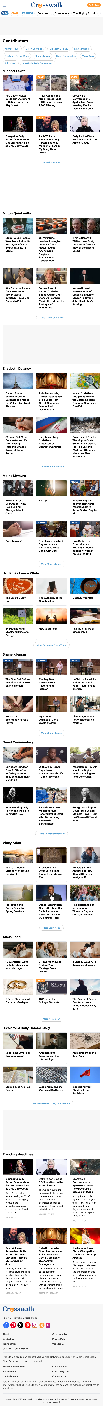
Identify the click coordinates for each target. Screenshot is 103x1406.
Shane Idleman (42, 56)
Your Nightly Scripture (86, 13)
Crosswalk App (60, 1334)
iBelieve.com (9, 1371)
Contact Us (8, 1339)
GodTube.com (59, 1366)
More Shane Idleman (51, 733)
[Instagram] (35, 1325)
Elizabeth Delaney (59, 48)
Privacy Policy (59, 1339)
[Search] (5, 13)
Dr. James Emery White (17, 56)
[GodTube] (49, 1325)
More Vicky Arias (51, 927)
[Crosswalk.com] (47, 5)
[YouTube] (28, 1325)
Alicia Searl (10, 63)
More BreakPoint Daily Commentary (51, 1103)
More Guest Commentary (52, 833)
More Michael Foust (51, 162)
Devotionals (62, 13)
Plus (14, 13)
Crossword (43, 13)
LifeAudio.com (10, 1376)
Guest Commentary (66, 56)
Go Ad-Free (94, 5)
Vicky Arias (88, 56)
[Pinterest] (13, 1325)
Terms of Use (9, 1343)
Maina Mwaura (81, 48)
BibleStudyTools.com (14, 1366)
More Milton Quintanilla (52, 317)
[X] (20, 1325)
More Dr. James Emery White (51, 645)
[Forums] (42, 1325)
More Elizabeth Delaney (51, 466)
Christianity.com (60, 1371)
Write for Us (58, 1343)
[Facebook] (6, 1325)
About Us (7, 1334)
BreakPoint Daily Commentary (37, 63)
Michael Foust (12, 48)
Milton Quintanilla (34, 48)
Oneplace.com (59, 1376)
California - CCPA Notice (15, 1348)
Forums (27, 13)
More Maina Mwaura (51, 564)
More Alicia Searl (51, 1018)
